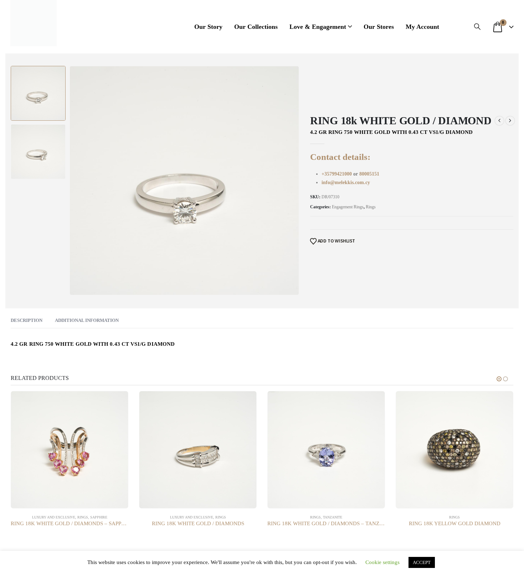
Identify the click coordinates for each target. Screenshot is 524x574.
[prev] (499, 121)
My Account (422, 26)
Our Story (208, 26)
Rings (371, 206)
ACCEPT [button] (422, 562)
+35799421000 (337, 174)
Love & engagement (317, 26)
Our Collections (256, 26)
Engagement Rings (348, 206)
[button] (477, 26)
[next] (510, 121)
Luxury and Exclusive (53, 517)
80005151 (369, 174)
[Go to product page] (69, 449)
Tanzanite (332, 517)
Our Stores (379, 26)
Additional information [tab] (87, 320)
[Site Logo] (33, 23)
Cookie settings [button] (382, 562)
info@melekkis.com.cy (346, 182)
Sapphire (98, 517)
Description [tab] (26, 320)
